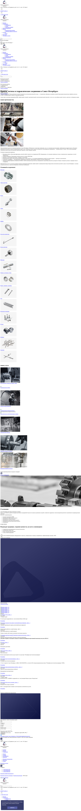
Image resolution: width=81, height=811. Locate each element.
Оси (1, 298)
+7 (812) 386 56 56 (6, 771)
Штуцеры (2, 169)
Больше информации (4, 474)
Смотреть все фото (4, 604)
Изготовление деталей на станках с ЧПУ (8, 383)
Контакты (5, 34)
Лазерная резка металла (5, 432)
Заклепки (2, 350)
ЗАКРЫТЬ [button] (12, 807)
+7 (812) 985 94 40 (6, 770)
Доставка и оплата (6, 35)
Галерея (4, 32)
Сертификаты (8, 25)
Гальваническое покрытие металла (7, 410)
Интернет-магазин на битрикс (6, 775)
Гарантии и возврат (9, 27)
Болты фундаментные (4, 234)
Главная (4, 749)
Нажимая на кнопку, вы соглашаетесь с (15, 736)
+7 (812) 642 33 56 (6, 769)
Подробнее (2, 620)
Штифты (2, 337)
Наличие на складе (4, 763)
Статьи (6, 26)
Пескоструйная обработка (5, 406)
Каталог (4, 22)
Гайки (1, 208)
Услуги (4, 29)
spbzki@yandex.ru (4, 10)
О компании (5, 23)
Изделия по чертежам (4, 311)
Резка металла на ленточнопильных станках (9, 413)
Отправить (3, 733)
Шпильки (2, 259)
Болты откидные (3, 247)
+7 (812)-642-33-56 (4, 14)
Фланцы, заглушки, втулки (5, 272)
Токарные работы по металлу (11, 31)
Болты (1, 195)
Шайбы (1, 221)
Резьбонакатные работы (10, 30)
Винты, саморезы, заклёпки (6, 285)
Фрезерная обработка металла (6, 468)
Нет (3, 43)
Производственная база (7, 759)
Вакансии (5, 757)
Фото (6, 33)
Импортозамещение (7, 28)
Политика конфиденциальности (6, 773)
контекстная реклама (18, 775)
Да (1, 43)
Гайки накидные (3, 182)
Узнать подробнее (4, 82)
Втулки (1, 324)
